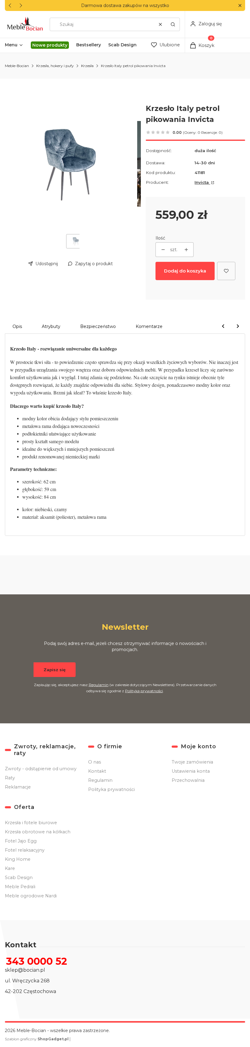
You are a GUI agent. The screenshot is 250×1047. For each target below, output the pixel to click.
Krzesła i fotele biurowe (31, 822)
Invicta (202, 182)
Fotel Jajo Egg (21, 841)
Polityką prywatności (144, 691)
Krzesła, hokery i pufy (55, 65)
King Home (17, 859)
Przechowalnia (188, 780)
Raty (10, 778)
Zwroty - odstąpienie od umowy (41, 768)
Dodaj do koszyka (185, 271)
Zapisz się (55, 669)
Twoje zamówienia (192, 762)
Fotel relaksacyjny (25, 850)
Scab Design (19, 877)
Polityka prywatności (111, 789)
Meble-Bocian (17, 65)
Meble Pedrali (20, 886)
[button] (240, 5)
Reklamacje (18, 787)
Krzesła (87, 65)
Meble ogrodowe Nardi (31, 896)
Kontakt (97, 771)
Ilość (160, 238)
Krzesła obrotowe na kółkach (37, 832)
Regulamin (99, 684)
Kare (10, 868)
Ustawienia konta (191, 771)
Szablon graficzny (37, 1039)
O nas (94, 762)
